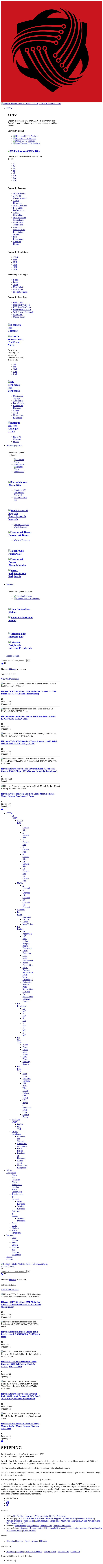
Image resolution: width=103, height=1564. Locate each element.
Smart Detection (20, 205)
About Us (10, 1551)
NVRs (36, 1516)
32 (15, 371)
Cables (16, 410)
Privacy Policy (50, 1551)
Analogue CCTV (13, 430)
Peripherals (14, 390)
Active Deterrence (17, 201)
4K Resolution (19, 193)
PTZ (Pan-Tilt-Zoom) (22, 307)
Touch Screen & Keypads (17, 518)
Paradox (19, 1541)
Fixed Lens (18, 302)
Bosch (27, 1541)
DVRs (16, 441)
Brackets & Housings (18, 406)
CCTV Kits (33, 151)
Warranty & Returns (33, 1551)
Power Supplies (95, 1528)
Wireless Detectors (22, 540)
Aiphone (35, 1541)
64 (15, 374)
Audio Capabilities (18, 214)
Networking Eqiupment (18, 416)
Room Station (33, 1525)
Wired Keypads (20, 527)
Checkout (14, 679)
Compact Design (17, 242)
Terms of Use (63, 1551)
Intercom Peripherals (20, 648)
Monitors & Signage (18, 397)
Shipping (20, 1551)
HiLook (43, 1541)
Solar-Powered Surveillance (19, 218)
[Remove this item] (2, 699)
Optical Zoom (19, 317)
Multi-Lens (18, 314)
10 (14, 175)
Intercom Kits (15, 636)
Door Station (20, 1525)
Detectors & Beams (18, 535)
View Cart (5, 679)
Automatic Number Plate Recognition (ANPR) (19, 231)
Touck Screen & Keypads (34, 1518)
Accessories (18, 401)
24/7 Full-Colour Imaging (20, 197)
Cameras (13, 330)
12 (14, 178)
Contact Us (75, 1551)
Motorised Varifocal (21, 305)
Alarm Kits (14, 485)
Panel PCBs (14, 553)
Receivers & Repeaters (55, 1528)
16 (14, 180)
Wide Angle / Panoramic (23, 312)
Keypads (24, 1528)
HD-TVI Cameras (17, 438)
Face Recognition (18, 238)
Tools (15, 413)
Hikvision (10, 1541)
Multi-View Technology (18, 223)
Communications (14, 1530)
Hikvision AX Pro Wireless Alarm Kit (20, 492)
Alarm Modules (17, 565)
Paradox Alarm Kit (19, 1523)
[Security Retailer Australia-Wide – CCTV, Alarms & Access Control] (31, 103)
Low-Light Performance (18, 209)
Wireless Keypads (21, 524)
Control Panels (29, 1530)
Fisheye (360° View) (22, 310)
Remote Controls (37, 1528)
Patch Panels (18, 403)
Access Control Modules (76, 1528)
